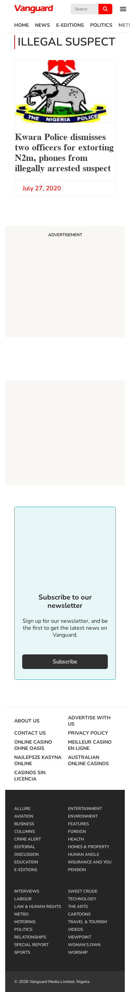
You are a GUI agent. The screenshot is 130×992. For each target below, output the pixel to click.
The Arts (78, 906)
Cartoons (79, 914)
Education (26, 862)
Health (76, 839)
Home (21, 25)
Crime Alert (27, 839)
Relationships (30, 937)
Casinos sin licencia (29, 776)
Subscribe (65, 662)
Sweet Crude (82, 891)
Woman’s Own (84, 945)
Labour (23, 899)
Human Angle (83, 854)
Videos (75, 929)
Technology (82, 899)
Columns (24, 831)
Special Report (31, 945)
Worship (78, 952)
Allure (22, 808)
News (42, 25)
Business (24, 824)
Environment (83, 816)
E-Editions (70, 25)
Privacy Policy (88, 733)
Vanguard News (33, 9)
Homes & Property (88, 847)
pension (77, 870)
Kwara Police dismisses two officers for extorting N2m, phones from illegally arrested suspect (64, 152)
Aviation (23, 816)
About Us (27, 721)
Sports (22, 952)
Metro (21, 914)
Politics (101, 25)
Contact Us (30, 733)
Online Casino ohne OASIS (33, 745)
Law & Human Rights (37, 906)
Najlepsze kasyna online (37, 760)
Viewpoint (79, 937)
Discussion (26, 854)
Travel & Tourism (87, 922)
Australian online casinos (88, 760)
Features (78, 824)
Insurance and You (90, 862)
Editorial (24, 847)
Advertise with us (89, 721)
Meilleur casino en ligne (90, 745)
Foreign (77, 831)
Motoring (25, 922)
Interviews (26, 891)
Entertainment (85, 808)
